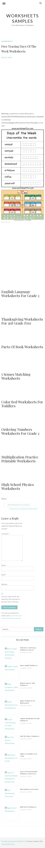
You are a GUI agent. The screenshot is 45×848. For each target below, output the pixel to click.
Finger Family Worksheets (28, 665)
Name (3, 565)
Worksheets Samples (22, 18)
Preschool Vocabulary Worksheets (24, 509)
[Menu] (4, 3)
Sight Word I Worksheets (28, 807)
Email (3, 575)
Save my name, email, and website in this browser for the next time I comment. (10, 599)
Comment (5, 534)
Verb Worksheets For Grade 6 (18, 505)
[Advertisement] (22, 83)
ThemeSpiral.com (7, 844)
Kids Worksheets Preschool (29, 789)
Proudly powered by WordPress (13, 841)
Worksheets (6, 41)
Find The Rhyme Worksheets (29, 736)
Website (4, 584)
